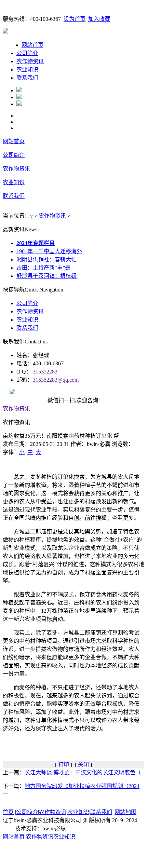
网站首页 (32, 45)
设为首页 (74, 19)
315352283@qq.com (56, 380)
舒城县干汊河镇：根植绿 (46, 276)
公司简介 (27, 53)
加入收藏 (99, 19)
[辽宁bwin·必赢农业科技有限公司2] (19, 97)
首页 (8, 812)
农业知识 (27, 69)
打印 (63, 764)
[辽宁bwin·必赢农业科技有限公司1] (19, 90)
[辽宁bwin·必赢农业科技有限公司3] (19, 104)
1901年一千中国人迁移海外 (49, 251)
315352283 (45, 372)
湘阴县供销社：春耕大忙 (46, 259)
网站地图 (125, 812)
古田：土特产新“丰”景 (43, 268)
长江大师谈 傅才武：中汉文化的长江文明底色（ (83, 772)
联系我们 (27, 78)
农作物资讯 (30, 61)
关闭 (83, 764)
